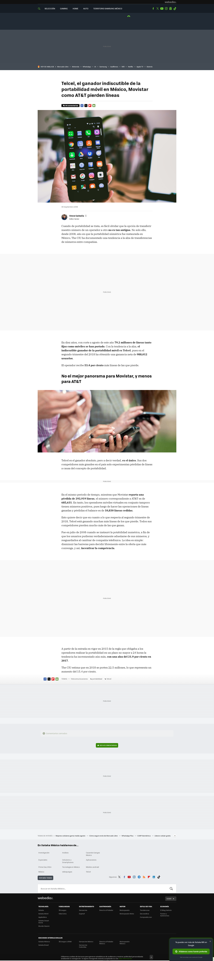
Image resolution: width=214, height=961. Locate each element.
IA (95, 66)
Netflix (130, 66)
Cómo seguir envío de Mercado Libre (103, 836)
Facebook (153, 8)
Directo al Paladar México (106, 942)
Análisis (65, 852)
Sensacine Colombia (83, 946)
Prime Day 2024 (44, 867)
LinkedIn (154, 876)
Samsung (103, 66)
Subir (169, 898)
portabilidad (97, 679)
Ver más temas (45, 878)
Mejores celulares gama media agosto (71, 836)
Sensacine (83, 910)
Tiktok (174, 8)
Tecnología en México (71, 867)
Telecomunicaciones (79, 679)
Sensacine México (86, 941)
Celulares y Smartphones (68, 861)
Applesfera (42, 917)
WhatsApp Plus (128, 836)
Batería (149, 66)
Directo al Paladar (106, 910)
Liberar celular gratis (163, 836)
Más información (125, 958)
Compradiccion (146, 917)
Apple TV (140, 66)
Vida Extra (63, 913)
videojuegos (67, 871)
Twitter (157, 8)
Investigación (43, 852)
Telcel (109, 679)
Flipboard (89, 105)
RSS (144, 876)
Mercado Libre (62, 66)
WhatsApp (87, 66)
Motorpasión (125, 910)
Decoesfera (144, 913)
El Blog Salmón (166, 910)
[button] (78, 215)
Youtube (161, 8)
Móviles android (92, 867)
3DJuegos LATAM (65, 941)
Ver (108, 745)
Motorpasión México (125, 942)
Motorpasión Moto (127, 913)
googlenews (170, 8)
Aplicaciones (91, 860)
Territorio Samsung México (107, 8)
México (41, 871)
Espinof (82, 913)
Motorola (75, 66)
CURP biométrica (144, 836)
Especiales (42, 860)
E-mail (93, 105)
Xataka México (44, 941)
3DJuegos (62, 910)
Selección (50, 8)
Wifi (123, 66)
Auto (85, 8)
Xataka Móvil (43, 913)
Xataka (41, 910)
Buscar (171, 888)
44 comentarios (71, 105)
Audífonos (114, 66)
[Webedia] (170, 1)
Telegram (139, 876)
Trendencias (144, 910)
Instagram (166, 8)
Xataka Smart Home (43, 921)
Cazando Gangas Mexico (93, 853)
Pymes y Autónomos (164, 914)
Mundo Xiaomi (43, 926)
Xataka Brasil (43, 945)
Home (75, 8)
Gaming (64, 8)
